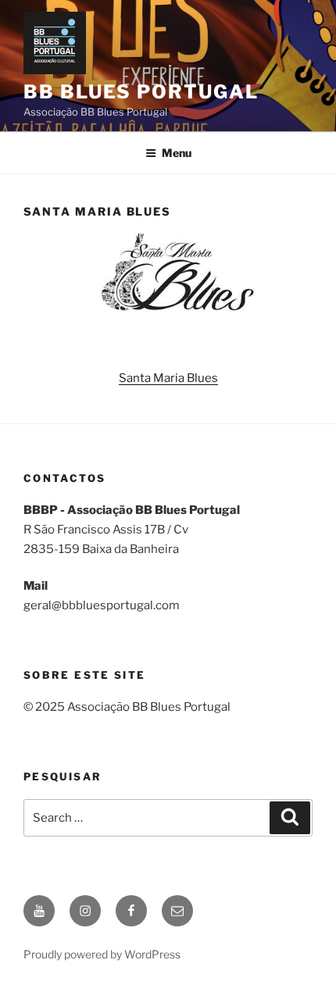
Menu (176, 152)
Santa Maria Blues (168, 378)
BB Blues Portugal (141, 91)
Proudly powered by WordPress (102, 954)
